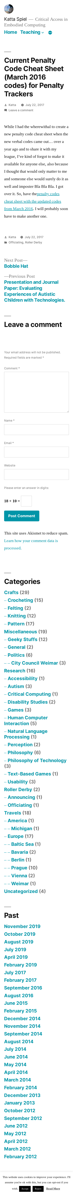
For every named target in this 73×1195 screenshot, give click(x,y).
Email (9, 443)
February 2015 (20, 1011)
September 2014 (23, 1034)
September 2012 (23, 1118)
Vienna (19, 875)
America (17, 820)
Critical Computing (29, 694)
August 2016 (18, 995)
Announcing (21, 797)
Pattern (16, 624)
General (16, 647)
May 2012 (15, 1133)
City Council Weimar (34, 663)
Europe (16, 836)
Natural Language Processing (26, 734)
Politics (16, 655)
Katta (12, 105)
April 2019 (16, 957)
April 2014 (16, 1072)
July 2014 (15, 1049)
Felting (15, 608)
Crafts (11, 592)
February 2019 (20, 965)
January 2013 (19, 1103)
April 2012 (16, 1141)
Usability (18, 782)
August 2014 (19, 1041)
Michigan (21, 828)
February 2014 (20, 1087)
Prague (19, 868)
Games (16, 710)
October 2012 (19, 1110)
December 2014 (22, 1018)
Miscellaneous (20, 631)
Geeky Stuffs (22, 639)
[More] (50, 33)
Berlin (17, 860)
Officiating (16, 242)
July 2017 (15, 972)
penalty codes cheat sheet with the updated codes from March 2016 (32, 201)
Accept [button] (24, 1188)
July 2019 (15, 949)
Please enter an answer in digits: (26, 488)
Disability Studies (28, 702)
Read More (53, 1188)
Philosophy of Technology (37, 760)
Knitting (17, 616)
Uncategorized (21, 891)
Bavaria (19, 852)
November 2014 (22, 1026)
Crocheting (20, 600)
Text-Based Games (29, 774)
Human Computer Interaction (26, 720)
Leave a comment (21, 110)
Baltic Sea (22, 844)
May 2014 (15, 1064)
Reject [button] (38, 1188)
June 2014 (16, 1057)
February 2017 (20, 980)
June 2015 (16, 1003)
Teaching (30, 32)
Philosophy (20, 752)
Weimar (20, 883)
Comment (12, 368)
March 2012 (17, 1149)
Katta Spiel (15, 19)
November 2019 (22, 926)
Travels (12, 813)
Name (9, 420)
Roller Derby (33, 242)
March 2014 (17, 1080)
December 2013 (22, 1095)
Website (9, 465)
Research (14, 670)
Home (10, 32)
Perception (20, 744)
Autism (16, 686)
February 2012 (20, 1156)
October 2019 (19, 934)
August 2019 (18, 942)
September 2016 (23, 988)
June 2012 (16, 1126)
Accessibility (23, 678)
